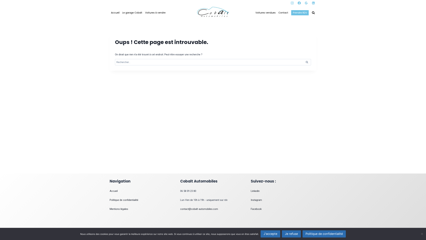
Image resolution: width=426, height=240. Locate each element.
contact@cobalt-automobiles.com (199, 209)
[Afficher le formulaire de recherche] (313, 13)
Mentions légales (119, 209)
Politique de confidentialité (124, 200)
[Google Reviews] (306, 3)
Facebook (256, 209)
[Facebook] (299, 3)
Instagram (256, 200)
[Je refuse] (422, 234)
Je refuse (291, 234)
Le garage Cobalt (132, 12)
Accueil (115, 12)
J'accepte (270, 234)
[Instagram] (292, 3)
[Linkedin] (313, 3)
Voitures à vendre (155, 12)
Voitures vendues (265, 12)
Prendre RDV (300, 12)
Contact (283, 12)
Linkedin (255, 191)
